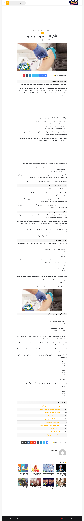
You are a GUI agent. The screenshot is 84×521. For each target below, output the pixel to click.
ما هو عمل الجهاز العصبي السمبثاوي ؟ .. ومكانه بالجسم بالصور (61, 474)
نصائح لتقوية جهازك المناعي (61, 486)
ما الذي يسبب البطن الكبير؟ (54, 415)
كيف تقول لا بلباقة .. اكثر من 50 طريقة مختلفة (50, 425)
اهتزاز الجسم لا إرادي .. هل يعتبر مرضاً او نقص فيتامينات (48, 487)
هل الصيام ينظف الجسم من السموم (52, 418)
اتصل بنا (5, 518)
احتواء (65, 518)
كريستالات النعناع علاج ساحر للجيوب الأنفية (51, 406)
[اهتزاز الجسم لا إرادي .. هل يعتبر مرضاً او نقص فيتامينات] (48, 482)
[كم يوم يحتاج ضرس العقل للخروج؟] (35, 482)
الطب (45, 30)
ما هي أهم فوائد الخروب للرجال (53, 435)
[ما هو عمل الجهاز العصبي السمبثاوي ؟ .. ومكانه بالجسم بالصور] (61, 468)
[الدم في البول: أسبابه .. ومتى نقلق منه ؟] (35, 468)
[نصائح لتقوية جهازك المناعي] (61, 482)
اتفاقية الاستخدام (10, 518)
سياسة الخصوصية (17, 518)
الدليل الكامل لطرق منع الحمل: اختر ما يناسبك (50, 409)
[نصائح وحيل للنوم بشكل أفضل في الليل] (23, 468)
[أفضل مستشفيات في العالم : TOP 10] (48, 468)
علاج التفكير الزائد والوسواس (54, 431)
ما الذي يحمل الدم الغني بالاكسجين (52, 428)
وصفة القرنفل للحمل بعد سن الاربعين (52, 412)
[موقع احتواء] (73, 2)
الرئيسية (48, 30)
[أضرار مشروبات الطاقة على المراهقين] (23, 482)
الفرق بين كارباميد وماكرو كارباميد (53, 422)
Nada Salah (54, 450)
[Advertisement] (42, 15)
